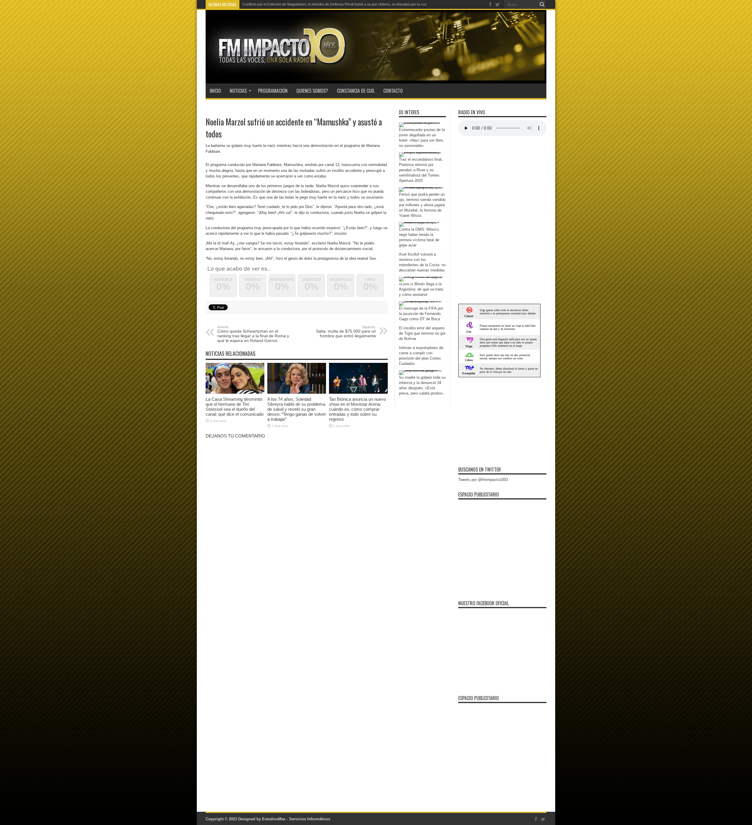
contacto (393, 90)
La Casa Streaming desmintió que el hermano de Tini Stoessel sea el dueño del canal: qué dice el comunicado (234, 407)
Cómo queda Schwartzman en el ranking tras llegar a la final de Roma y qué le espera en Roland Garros (253, 334)
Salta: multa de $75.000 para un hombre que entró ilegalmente (346, 331)
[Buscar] (542, 4)
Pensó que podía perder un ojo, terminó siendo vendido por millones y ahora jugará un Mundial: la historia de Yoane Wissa (422, 205)
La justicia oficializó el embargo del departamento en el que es (292, 4)
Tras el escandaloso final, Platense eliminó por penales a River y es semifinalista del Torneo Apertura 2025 (421, 170)
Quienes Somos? (312, 90)
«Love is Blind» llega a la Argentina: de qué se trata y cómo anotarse (421, 289)
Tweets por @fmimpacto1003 (483, 479)
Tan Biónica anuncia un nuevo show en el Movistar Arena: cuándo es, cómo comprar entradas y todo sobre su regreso (357, 409)
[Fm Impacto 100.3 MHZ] (280, 69)
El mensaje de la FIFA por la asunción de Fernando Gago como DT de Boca (421, 313)
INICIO (215, 90)
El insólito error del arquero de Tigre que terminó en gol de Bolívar (422, 333)
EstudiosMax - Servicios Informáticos (296, 819)
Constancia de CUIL (356, 90)
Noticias (238, 90)
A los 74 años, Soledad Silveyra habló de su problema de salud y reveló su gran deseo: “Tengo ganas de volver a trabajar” (296, 409)
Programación (273, 90)
